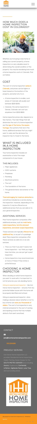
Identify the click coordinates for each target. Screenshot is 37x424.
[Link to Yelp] (30, 421)
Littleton (7, 368)
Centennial (22, 365)
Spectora (5, 419)
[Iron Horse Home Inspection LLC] (15, 4)
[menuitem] (32, 4)
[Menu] (32, 4)
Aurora (6, 365)
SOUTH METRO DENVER (13, 363)
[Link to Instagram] (32, 421)
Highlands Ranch (17, 368)
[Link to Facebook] (27, 421)
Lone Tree (27, 368)
